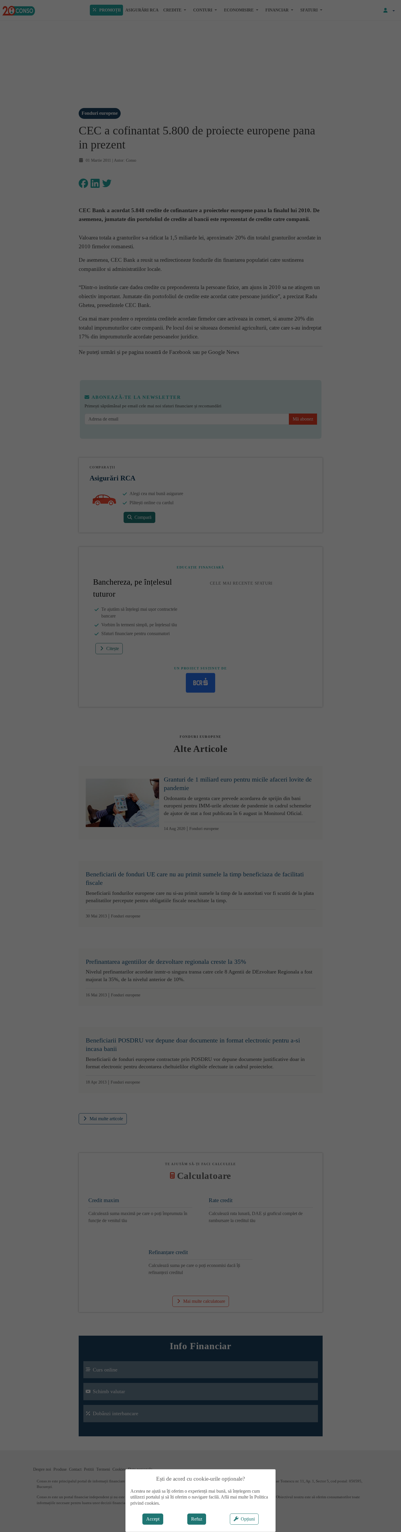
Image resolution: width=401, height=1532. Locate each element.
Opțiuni (248, 1518)
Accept (152, 1518)
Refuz (196, 1518)
